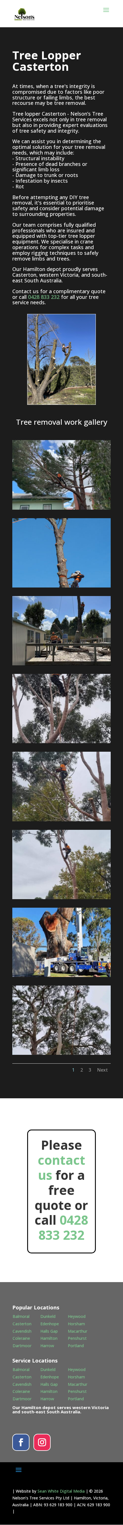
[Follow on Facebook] (20, 1442)
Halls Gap (49, 1331)
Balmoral (21, 1316)
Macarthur (77, 1331)
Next (102, 1070)
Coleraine (21, 1338)
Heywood (77, 1316)
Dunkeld (47, 1316)
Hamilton (48, 1338)
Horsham (76, 1323)
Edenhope (49, 1323)
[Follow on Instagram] (42, 1442)
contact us (61, 1167)
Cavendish (22, 1331)
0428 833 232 (43, 296)
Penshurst (77, 1338)
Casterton (22, 1323)
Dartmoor (22, 1345)
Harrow (47, 1345)
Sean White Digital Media (61, 1491)
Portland (76, 1345)
